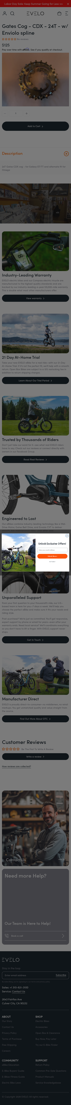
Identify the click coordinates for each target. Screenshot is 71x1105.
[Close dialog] (67, 535)
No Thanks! (52, 561)
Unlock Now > (52, 556)
